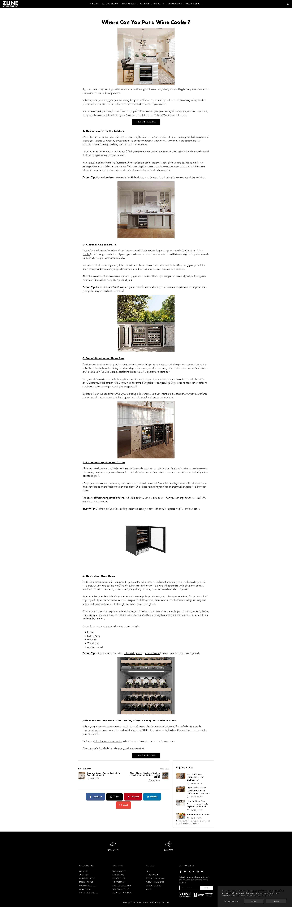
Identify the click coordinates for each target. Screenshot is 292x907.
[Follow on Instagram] (189, 871)
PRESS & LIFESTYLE (86, 882)
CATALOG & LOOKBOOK (122, 886)
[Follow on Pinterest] (198, 871)
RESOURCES (168, 850)
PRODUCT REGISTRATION (155, 878)
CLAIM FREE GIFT (119, 878)
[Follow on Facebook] (180, 871)
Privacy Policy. (266, 895)
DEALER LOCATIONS (87, 878)
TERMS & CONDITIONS (88, 893)
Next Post (164, 769)
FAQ (147, 871)
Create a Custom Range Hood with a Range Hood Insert (103, 774)
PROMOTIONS (118, 875)
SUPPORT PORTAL (152, 875)
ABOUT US (83, 871)
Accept (253, 901)
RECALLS (149, 889)
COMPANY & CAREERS (87, 886)
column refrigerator (133, 653)
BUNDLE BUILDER (119, 871)
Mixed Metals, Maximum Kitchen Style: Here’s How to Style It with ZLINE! (144, 775)
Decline (276, 901)
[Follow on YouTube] (202, 871)
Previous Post (84, 769)
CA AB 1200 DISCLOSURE (122, 893)
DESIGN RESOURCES (121, 889)
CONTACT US (112, 850)
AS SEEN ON (84, 875)
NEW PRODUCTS (119, 882)
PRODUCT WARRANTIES (155, 882)
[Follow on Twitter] (185, 871)
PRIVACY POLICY (85, 889)
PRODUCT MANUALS (154, 886)
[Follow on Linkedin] (193, 871)
